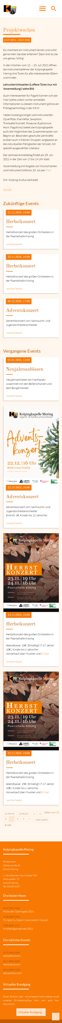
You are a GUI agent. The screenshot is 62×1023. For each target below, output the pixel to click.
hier (57, 1000)
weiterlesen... (15, 244)
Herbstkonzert (11, 955)
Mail (48, 170)
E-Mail (45, 653)
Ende (8, 825)
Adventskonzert (12, 973)
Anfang (9, 813)
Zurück (7, 189)
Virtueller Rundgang (30, 1012)
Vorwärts (41, 820)
